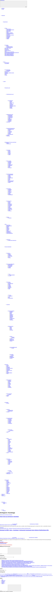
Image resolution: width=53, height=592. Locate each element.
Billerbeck (9, 162)
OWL (5, 224)
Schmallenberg (12, 318)
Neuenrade (11, 354)
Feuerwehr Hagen (2, 575)
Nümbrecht (10, 120)
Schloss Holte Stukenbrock (12, 240)
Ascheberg (9, 161)
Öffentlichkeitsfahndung (10, 33)
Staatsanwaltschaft (8, 50)
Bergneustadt (10, 115)
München (8, 488)
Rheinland (6, 364)
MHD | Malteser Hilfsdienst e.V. (9, 54)
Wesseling (9, 387)
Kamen (9, 462)
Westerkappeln (10, 194)
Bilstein (9, 254)
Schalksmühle (12, 357)
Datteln (9, 175)
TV (24, 538)
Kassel (8, 485)
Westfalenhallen (10, 410)
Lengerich (9, 192)
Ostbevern (9, 207)
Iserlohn (11, 336)
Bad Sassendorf (10, 283)
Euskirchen (8, 369)
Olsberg (11, 317)
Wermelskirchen (10, 134)
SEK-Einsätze (9, 30)
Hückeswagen (10, 117)
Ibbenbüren (10, 191)
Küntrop (13, 355)
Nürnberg (8, 489)
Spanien (8, 491)
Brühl (9, 382)
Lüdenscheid (12, 339)
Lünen (9, 463)
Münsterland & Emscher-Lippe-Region (10, 142)
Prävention (8, 34)
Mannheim (8, 487)
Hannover (8, 484)
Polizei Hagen (9, 576)
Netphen (9, 267)
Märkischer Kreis (10, 326)
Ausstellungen (7, 62)
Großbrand (27, 575)
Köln (7, 371)
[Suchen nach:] (4, 553)
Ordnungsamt (7, 49)
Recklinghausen (10, 181)
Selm (9, 464)
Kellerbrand (50, 575)
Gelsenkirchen (9, 143)
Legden (9, 154)
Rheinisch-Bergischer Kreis (11, 128)
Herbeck (9, 447)
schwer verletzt (31, 576)
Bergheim (9, 381)
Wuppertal (8, 135)
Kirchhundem (10, 256)
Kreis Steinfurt (9, 188)
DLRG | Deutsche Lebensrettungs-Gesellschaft (12, 52)
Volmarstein (11, 430)
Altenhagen (10, 439)
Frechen (9, 384)
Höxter (8, 230)
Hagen (8, 438)
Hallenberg (11, 314)
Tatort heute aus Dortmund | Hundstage (9, 516)
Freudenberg (10, 266)
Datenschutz (3, 495)
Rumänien (8, 490)
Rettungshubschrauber (19, 576)
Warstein (9, 295)
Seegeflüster (34, 576)
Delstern (9, 441)
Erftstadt (9, 383)
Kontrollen (8, 37)
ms (0, 576)
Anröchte (9, 282)
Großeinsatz (30, 575)
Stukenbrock (8, 239)
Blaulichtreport (2, 524)
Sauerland (8, 304)
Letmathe (13, 337)
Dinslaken (8, 366)
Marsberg (11, 315)
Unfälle (8, 38)
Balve (11, 327)
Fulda (7, 483)
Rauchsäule (14, 576)
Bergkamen (10, 459)
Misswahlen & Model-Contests (9, 72)
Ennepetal (9, 419)
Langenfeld (11, 104)
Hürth (9, 385)
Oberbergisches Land (10, 114)
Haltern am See (10, 177)
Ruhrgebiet (6, 402)
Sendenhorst (10, 209)
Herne (9, 178)
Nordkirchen (10, 165)
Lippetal (9, 285)
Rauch (12, 576)
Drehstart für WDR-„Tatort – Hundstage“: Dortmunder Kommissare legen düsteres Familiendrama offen (24, 530)
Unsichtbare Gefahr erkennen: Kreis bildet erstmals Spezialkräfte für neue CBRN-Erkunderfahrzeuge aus (17, 561)
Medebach (11, 316)
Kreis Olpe (8, 253)
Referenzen (3, 494)
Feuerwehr (32, 573)
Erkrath (11, 101)
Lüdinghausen (10, 164)
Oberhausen (8, 473)
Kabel (9, 449)
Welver (9, 296)
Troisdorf (9, 394)
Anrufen (4, 510)
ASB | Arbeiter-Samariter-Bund (9, 51)
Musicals (6, 73)
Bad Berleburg (10, 264)
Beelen (9, 203)
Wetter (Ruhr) (10, 429)
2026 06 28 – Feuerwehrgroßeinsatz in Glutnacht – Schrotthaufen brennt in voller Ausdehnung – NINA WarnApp (18, 562)
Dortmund (8, 409)
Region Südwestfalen (8, 246)
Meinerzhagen (12, 340)
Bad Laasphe (10, 265)
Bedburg (9, 380)
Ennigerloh (10, 204)
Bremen (8, 481)
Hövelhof (8, 229)
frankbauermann (18, 575)
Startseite (3, 8)
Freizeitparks (8, 70)
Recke (9, 193)
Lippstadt (9, 286)
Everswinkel (10, 205)
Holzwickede (10, 461)
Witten (9, 431)
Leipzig (8, 486)
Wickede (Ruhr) (10, 298)
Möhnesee (9, 287)
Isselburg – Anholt (9, 370)
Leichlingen (10, 131)
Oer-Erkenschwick (11, 180)
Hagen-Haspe (37, 575)
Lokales (4, 81)
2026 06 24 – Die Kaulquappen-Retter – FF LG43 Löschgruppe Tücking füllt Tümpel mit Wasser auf (16, 563)
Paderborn (8, 231)
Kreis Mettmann (10, 100)
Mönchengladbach (9, 372)
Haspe (40, 575)
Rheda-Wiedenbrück (10, 233)
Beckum (9, 202)
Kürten (9, 130)
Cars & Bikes (7, 63)
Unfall (37, 576)
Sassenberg (10, 208)
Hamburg (8, 482)
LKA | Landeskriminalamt (10, 29)
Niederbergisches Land (10, 94)
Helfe (9, 446)
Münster (8, 217)
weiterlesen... (2, 527)
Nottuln (9, 166)
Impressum (5, 502)
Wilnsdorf (9, 275)
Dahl (9, 440)
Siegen (9, 274)
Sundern (11, 319)
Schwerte (9, 470)
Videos (3, 583)
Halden (9, 445)
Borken (9, 152)
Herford (8, 228)
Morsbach (9, 119)
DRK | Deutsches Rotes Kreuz (9, 53)
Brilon (11, 313)
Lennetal (9, 450)
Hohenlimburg (10, 448)
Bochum (8, 403)
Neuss (8, 373)
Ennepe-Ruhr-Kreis (9, 418)
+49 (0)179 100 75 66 (3, 543)
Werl (9, 297)
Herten (9, 179)
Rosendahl (10, 167)
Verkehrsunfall (40, 576)
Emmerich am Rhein (10, 368)
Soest (9, 288)
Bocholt (9, 151)
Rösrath (9, 133)
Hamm (8, 452)
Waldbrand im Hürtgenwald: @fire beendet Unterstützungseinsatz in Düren (13, 560)
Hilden (11, 103)
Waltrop (9, 182)
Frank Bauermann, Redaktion (33, 537)
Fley (9, 444)
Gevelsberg (10, 420)
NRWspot (3, 576)
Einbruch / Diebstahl (10, 32)
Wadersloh (9, 210)
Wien (7, 492)
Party (6, 74)
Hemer (11, 329)
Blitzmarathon (9, 31)
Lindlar (9, 118)
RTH (22, 576)
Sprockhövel (10, 423)
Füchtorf (9, 206)
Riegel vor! (8, 35)
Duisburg (8, 411)
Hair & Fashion (7, 71)
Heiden (9, 153)
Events (9, 524)
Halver (11, 328)
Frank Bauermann (10, 575)
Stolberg (8, 395)
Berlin (7, 480)
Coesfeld (9, 163)
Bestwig (11, 312)
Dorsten (9, 176)
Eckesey (9, 442)
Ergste (11, 471)
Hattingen (9, 421)
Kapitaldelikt (8, 36)
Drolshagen (10, 255)
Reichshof (9, 121)
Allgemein (1, 538)
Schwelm (9, 422)
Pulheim (9, 386)
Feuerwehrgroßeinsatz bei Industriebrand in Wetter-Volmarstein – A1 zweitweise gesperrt (15, 564)
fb (27, 573)
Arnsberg (11, 311)
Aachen (8, 365)
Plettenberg (11, 356)
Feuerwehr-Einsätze (10, 46)
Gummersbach (10, 116)
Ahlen (9, 201)
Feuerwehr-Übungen (10, 47)
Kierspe (11, 338)
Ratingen (11, 106)
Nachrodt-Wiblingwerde (13, 347)
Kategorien (3, 15)
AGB (4, 503)
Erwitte (9, 284)
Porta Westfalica (9, 232)
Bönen (9, 460)
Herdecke (42, 575)
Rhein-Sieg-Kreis (9, 393)
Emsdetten (9, 190)
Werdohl (11, 358)
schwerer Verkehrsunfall (26, 576)
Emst (9, 443)
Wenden (9, 257)
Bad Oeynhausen (9, 225)
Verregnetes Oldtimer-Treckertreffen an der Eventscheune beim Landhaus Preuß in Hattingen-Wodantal (17, 566)
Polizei (6, 28)
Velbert (11, 107)
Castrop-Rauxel (10, 174)
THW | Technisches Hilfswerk (9, 55)
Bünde (8, 227)
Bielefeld (8, 226)
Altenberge (10, 189)
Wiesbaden (8, 493)
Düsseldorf (8, 367)
